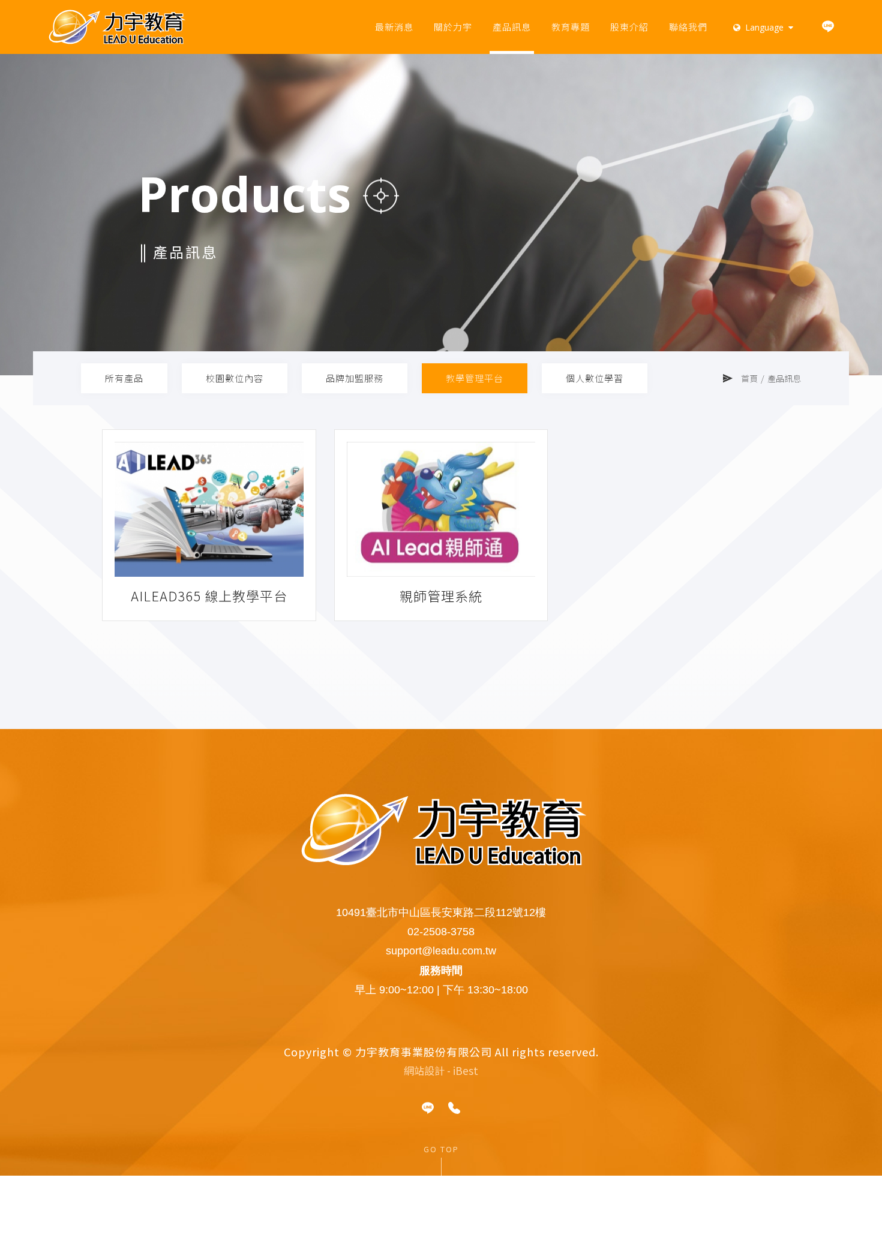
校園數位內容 (234, 378)
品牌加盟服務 (354, 378)
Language (764, 27)
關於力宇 (453, 26)
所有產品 (124, 378)
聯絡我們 (688, 26)
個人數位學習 (594, 378)
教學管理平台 (474, 378)
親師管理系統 (441, 595)
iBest (465, 1070)
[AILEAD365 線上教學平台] (209, 509)
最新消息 (394, 26)
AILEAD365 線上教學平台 (209, 595)
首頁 (749, 378)
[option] (441, 214)
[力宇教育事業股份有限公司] (117, 27)
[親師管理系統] (441, 509)
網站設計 (424, 1070)
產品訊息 (512, 26)
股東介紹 (629, 26)
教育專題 (570, 26)
